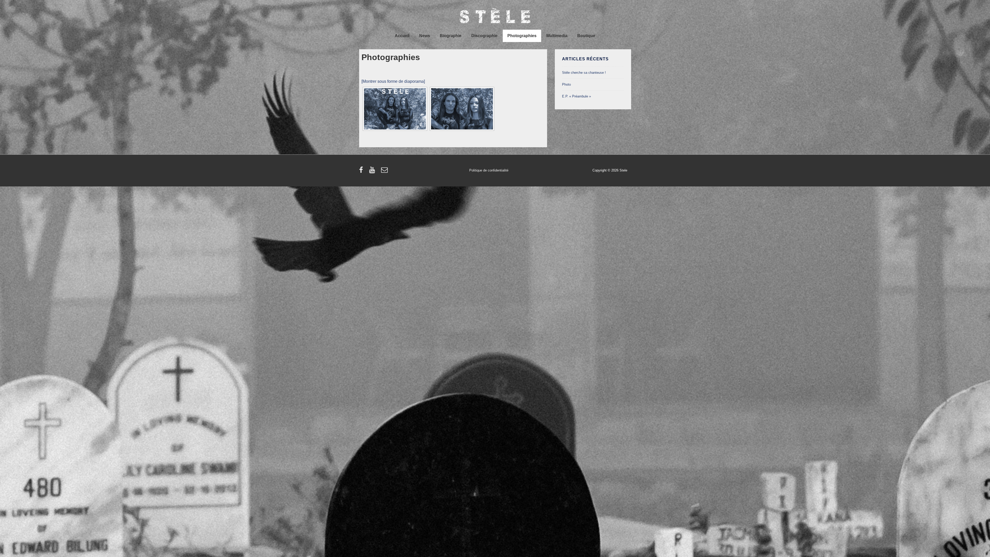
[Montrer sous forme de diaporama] (393, 81)
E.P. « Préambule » (576, 96)
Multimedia (556, 36)
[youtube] (373, 172)
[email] (385, 172)
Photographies (522, 36)
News (424, 36)
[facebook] (362, 172)
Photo (566, 84)
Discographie (484, 36)
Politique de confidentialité (488, 170)
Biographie (450, 36)
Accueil (402, 36)
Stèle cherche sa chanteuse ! (584, 73)
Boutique (586, 36)
